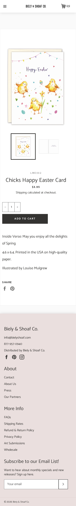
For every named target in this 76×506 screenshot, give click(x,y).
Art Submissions (14, 443)
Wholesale (10, 449)
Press (7, 390)
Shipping (21, 192)
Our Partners (12, 397)
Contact (9, 377)
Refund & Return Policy (19, 430)
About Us (10, 384)
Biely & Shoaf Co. (34, 350)
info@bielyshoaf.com (17, 337)
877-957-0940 (13, 343)
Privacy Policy (13, 436)
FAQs (7, 417)
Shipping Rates (13, 423)
